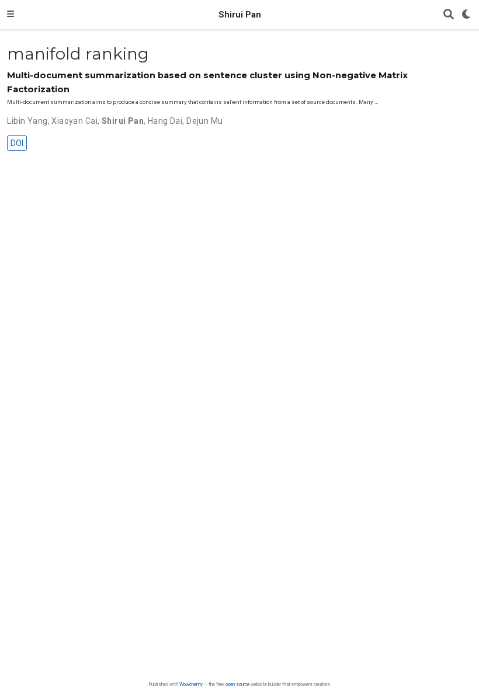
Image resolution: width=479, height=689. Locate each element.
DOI (17, 143)
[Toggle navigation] (10, 14)
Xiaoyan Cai (74, 121)
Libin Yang (27, 121)
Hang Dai (165, 121)
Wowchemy (191, 684)
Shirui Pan (239, 14)
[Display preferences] (466, 15)
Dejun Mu (204, 121)
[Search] (448, 15)
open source (237, 684)
